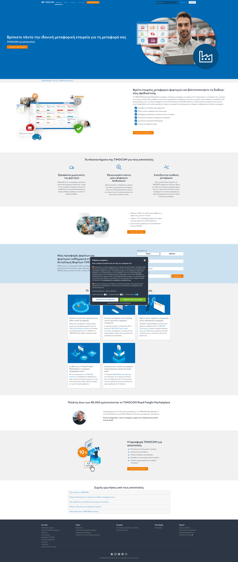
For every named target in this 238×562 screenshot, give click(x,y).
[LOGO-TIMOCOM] (47, 2)
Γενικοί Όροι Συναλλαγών (187, 530)
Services (58, 2)
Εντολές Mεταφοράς (48, 539)
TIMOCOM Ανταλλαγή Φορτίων (79, 328)
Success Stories (121, 530)
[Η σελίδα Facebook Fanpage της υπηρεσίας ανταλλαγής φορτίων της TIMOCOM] (112, 554)
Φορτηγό (172, 254)
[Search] (176, 2)
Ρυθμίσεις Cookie (185, 535)
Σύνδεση (192, 2)
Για (138, 265)
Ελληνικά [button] (183, 2)
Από (138, 258)
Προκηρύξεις (45, 535)
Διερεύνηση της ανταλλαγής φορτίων (88, 535)
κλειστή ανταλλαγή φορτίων (50, 530)
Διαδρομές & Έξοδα (48, 537)
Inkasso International (48, 547)
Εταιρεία (72, 2)
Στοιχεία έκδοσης (185, 528)
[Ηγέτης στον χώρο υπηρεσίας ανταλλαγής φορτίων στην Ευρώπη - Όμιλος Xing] (119, 554)
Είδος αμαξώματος (143, 273)
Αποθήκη (44, 532)
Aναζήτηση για (142, 250)
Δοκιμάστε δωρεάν (93, 2)
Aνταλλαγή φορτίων (47, 528)
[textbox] (167, 2)
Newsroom (79, 528)
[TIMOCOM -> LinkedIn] (123, 554)
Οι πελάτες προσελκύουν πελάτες (127, 528)
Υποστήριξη (81, 2)
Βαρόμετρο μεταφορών (83, 532)
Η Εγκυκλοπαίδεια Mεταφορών (86, 530)
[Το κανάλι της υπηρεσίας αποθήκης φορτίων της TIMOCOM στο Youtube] (115, 554)
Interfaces (44, 544)
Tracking (44, 542)
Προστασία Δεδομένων (186, 532)
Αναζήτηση (177, 276)
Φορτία (148, 254)
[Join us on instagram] (126, 554)
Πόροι (65, 2)
